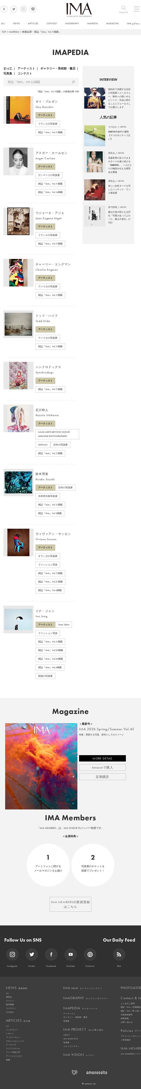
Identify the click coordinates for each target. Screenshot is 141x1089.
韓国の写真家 (45, 675)
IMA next (82, 988)
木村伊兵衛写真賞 (47, 496)
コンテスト (25, 73)
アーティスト (26, 68)
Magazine (70, 711)
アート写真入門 (13, 1052)
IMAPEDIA (14, 31)
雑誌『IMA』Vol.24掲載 (50, 658)
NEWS (16, 988)
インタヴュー (12, 1030)
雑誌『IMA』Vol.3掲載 (50, 513)
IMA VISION (79, 1054)
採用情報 (125, 1018)
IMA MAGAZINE (70, 1038)
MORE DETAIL (102, 758)
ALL (7, 993)
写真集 (7, 73)
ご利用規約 (126, 1040)
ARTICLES (18, 1020)
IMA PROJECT (83, 1029)
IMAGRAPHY (85, 998)
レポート (10, 1033)
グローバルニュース (15, 1041)
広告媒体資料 (127, 1014)
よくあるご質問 (128, 1003)
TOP (4, 31)
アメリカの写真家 (47, 286)
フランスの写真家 (47, 123)
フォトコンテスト (71, 1046)
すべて (7, 68)
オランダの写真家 (47, 556)
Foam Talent (63, 624)
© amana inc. (89, 1083)
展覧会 (9, 997)
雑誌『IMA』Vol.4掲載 (50, 590)
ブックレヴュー (13, 1037)
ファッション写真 (47, 564)
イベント (10, 1000)
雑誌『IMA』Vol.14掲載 (50, 192)
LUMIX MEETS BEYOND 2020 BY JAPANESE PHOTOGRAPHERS (54, 434)
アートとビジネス (14, 1056)
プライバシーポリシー (131, 1036)
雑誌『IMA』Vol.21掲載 (50, 581)
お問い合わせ (127, 1022)
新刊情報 (10, 1004)
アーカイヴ (11, 1044)
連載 (8, 1060)
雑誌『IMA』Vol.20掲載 (50, 650)
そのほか (10, 1012)
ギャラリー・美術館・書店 (57, 68)
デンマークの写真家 (49, 175)
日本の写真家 (60, 444)
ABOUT (66, 1035)
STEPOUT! (43, 444)
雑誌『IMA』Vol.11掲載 (50, 132)
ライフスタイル (13, 1048)
